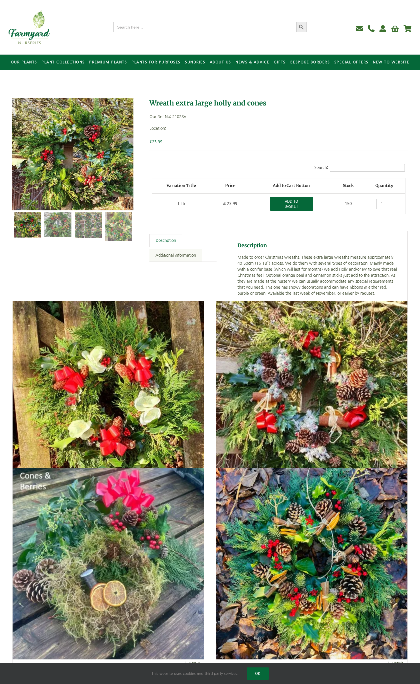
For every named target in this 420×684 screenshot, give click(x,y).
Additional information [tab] (175, 255)
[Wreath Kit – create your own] (108, 564)
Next (129, 154)
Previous (16, 154)
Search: (321, 167)
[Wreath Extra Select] (311, 564)
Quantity (384, 185)
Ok (258, 673)
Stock (348, 185)
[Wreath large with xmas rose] (108, 397)
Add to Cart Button (291, 185)
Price (230, 185)
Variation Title (181, 185)
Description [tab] (166, 240)
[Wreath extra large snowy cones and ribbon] (311, 397)
